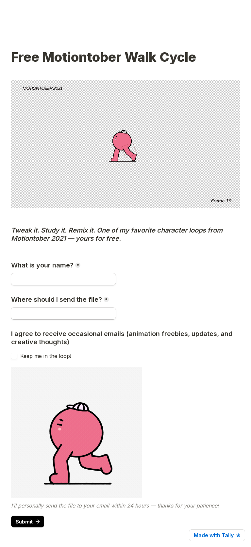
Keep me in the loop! (45, 356)
